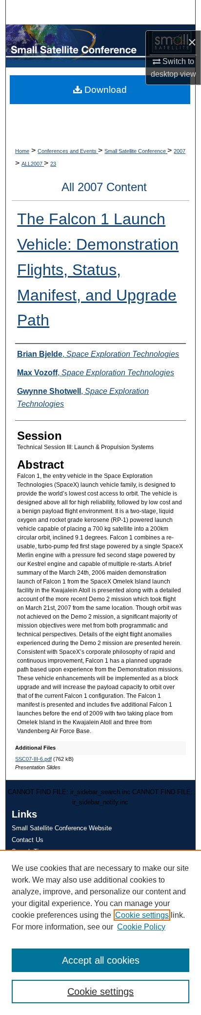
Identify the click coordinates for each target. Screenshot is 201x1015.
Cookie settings (142, 915)
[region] (100, 932)
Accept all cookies (101, 960)
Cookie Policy (141, 927)
